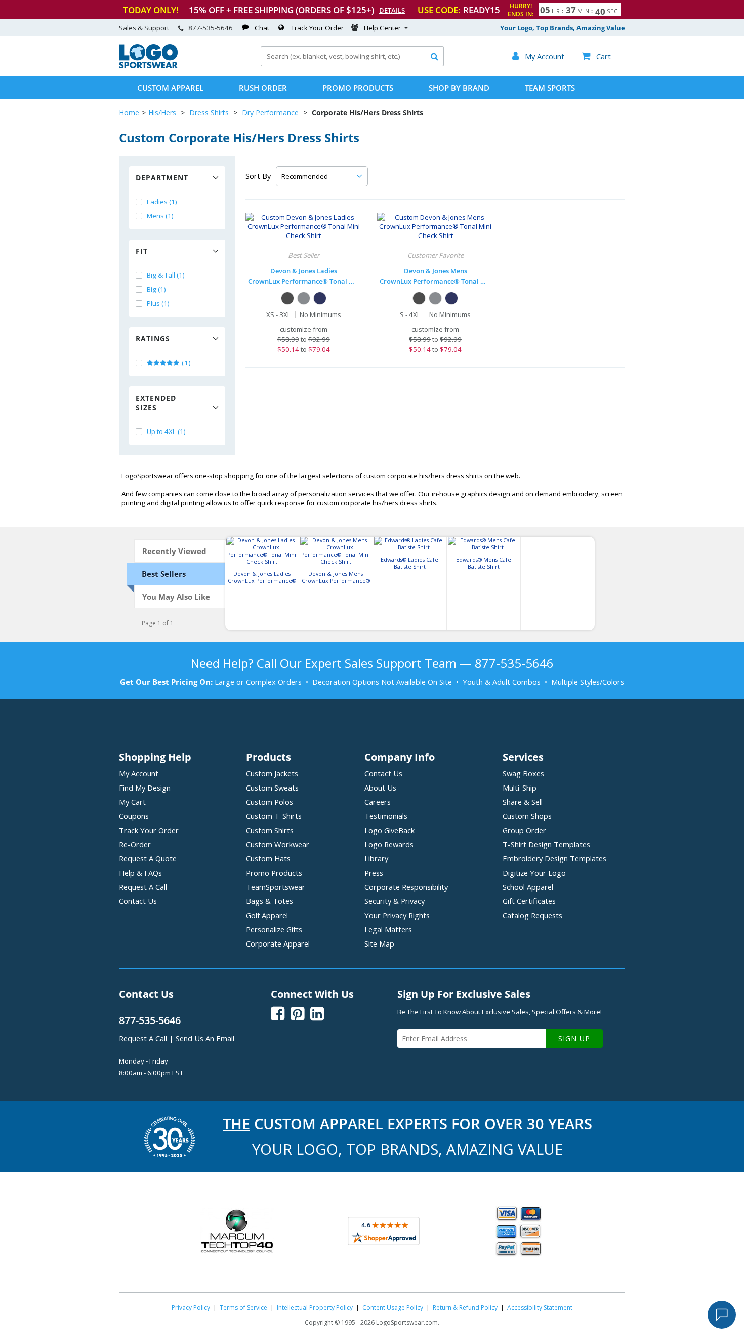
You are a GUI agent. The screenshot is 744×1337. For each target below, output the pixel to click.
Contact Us (138, 901)
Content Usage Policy (392, 1307)
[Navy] (319, 298)
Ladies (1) (162, 201)
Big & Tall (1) (166, 275)
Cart (596, 56)
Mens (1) (160, 215)
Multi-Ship (519, 787)
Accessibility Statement (539, 1307)
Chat (262, 27)
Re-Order (135, 844)
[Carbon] (287, 298)
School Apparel (528, 887)
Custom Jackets (272, 773)
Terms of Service (243, 1307)
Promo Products (357, 88)
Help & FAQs (140, 873)
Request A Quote (148, 858)
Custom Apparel (170, 88)
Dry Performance (270, 112)
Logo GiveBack (389, 830)
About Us (380, 787)
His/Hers (162, 112)
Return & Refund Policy (465, 1307)
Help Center (382, 27)
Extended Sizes (156, 402)
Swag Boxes (523, 773)
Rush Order (263, 88)
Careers (377, 802)
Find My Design (145, 787)
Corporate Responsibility (406, 887)
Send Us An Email (205, 1038)
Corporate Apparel (278, 943)
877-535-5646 (210, 27)
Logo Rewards (389, 844)
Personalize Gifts (274, 929)
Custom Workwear (277, 844)
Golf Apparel (267, 915)
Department (162, 177)
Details (392, 10)
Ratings (153, 338)
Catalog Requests (532, 915)
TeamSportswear (275, 887)
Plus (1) (158, 303)
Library (376, 858)
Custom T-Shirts (274, 816)
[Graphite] (303, 298)
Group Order (524, 830)
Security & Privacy (394, 901)
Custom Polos (269, 802)
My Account (138, 773)
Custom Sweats (272, 787)
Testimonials (385, 816)
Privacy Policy (191, 1307)
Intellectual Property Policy (315, 1307)
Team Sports (550, 88)
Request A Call (143, 887)
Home (129, 112)
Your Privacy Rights (397, 915)
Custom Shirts (270, 830)
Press (373, 873)
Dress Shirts (209, 112)
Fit (142, 251)
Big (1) (156, 289)
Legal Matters (388, 929)
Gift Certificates (529, 901)
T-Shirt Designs (546, 844)
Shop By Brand (459, 88)
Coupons (134, 816)
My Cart (132, 802)
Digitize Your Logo (534, 873)
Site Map (379, 943)
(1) (185, 362)
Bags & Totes (269, 901)
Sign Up (574, 1038)
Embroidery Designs (554, 858)
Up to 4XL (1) (166, 431)
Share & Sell (523, 802)
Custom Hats (268, 858)
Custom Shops (527, 816)
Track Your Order (317, 27)
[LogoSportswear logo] (148, 65)
